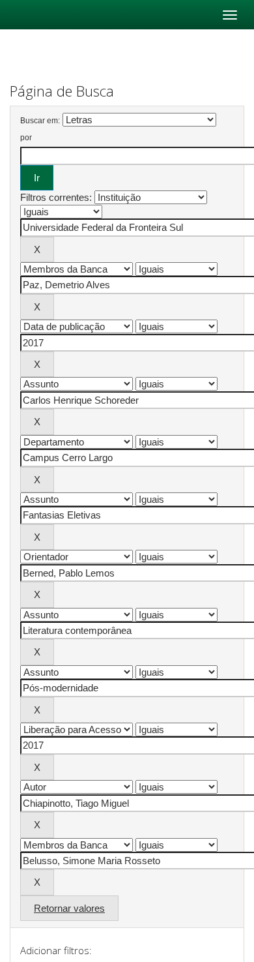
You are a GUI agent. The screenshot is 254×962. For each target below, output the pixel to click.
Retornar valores (69, 908)
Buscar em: (40, 120)
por (26, 137)
